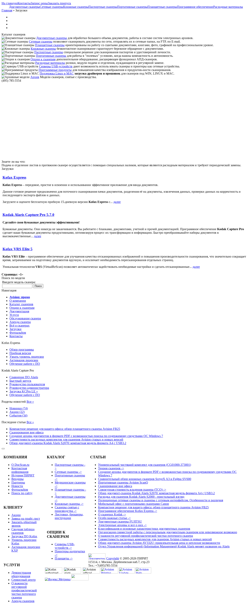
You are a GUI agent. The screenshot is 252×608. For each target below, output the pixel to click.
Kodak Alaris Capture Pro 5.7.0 (28, 215)
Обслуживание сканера (25, 318)
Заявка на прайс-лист (25, 518)
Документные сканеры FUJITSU (120, 521)
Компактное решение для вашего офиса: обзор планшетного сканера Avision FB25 (64, 429)
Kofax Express (14, 177)
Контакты (24, 3)
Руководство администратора (29, 387)
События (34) (18, 415)
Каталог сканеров (21, 304)
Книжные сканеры (75, 6)
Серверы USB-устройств (55, 66)
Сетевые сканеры (51, 6)
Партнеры (18, 482)
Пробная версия (20, 353)
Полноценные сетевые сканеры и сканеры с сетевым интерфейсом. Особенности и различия (160, 500)
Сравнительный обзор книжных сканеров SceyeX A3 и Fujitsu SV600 (144, 479)
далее (117, 202)
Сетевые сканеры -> (68, 472)
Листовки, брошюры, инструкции (69, 516)
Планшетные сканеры (162, 6)
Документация (19, 311)
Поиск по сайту (21, 493)
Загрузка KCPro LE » (23, 391)
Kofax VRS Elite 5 (17, 249)
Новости (17, 486)
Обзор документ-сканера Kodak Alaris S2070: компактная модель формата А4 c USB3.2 (67, 443)
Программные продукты (55, 70)
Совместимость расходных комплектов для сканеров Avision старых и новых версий (66, 439)
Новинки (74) (18, 408)
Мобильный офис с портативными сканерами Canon (133, 503)
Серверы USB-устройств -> (65, 546)
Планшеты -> (64, 558)
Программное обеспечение (195, 6)
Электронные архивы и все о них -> (122, 525)
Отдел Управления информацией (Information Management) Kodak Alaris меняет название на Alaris (164, 546)
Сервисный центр (23, 579)
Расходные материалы (228, 6)
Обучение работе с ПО (24, 363)
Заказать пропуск (59, 3)
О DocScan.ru (20, 464)
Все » (30, 401)
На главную (10, 3)
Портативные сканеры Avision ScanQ (123, 482)
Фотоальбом (17, 332)
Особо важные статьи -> (114, 518)
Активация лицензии (23, 360)
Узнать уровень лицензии (26, 356)
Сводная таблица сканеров (22, 531)
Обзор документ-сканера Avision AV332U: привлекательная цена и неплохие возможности (159, 542)
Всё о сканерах (19, 325)
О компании (17, 300)
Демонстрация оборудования (21, 574)
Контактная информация (19, 470)
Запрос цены (39, 3)
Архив (34, 77)
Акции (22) (17, 412)
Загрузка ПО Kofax (24, 536)
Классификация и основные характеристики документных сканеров (144, 528)
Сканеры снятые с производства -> (67, 509)
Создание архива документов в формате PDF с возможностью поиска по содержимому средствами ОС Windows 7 (86, 436)
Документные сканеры (24, 6)
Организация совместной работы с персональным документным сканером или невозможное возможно (167, 532)
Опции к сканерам (43, 59)
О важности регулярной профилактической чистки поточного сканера (24, 590)
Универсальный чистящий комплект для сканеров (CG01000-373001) (144, 464)
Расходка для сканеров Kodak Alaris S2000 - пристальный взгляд (141, 496)
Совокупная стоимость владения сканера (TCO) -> (132, 489)
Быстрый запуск (20, 380)
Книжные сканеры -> (69, 503)
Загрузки (15, 329)
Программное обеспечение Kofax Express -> (127, 511)
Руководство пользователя (27, 384)
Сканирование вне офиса (26, 432)
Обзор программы (21, 349)
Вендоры (17, 479)
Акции (16, 515)
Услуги (14, 315)
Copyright (112, 558)
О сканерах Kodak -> (112, 514)
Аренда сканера (20, 322)
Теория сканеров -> (111, 468)
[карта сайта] (3, 448)
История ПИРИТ (22, 475)
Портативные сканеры (132, 6)
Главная (7, 10)
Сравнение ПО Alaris (23, 377)
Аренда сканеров (22, 601)
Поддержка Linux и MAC (57, 73)
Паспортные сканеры (102, 6)
